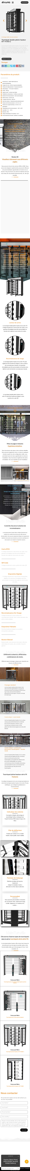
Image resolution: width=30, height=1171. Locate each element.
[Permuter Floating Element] (26, 1161)
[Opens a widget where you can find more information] (11, 1162)
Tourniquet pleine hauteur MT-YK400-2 (15, 1051)
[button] (12, 2)
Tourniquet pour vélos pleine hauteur (15, 1017)
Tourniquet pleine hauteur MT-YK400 (15, 1086)
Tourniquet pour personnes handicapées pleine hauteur (15, 982)
